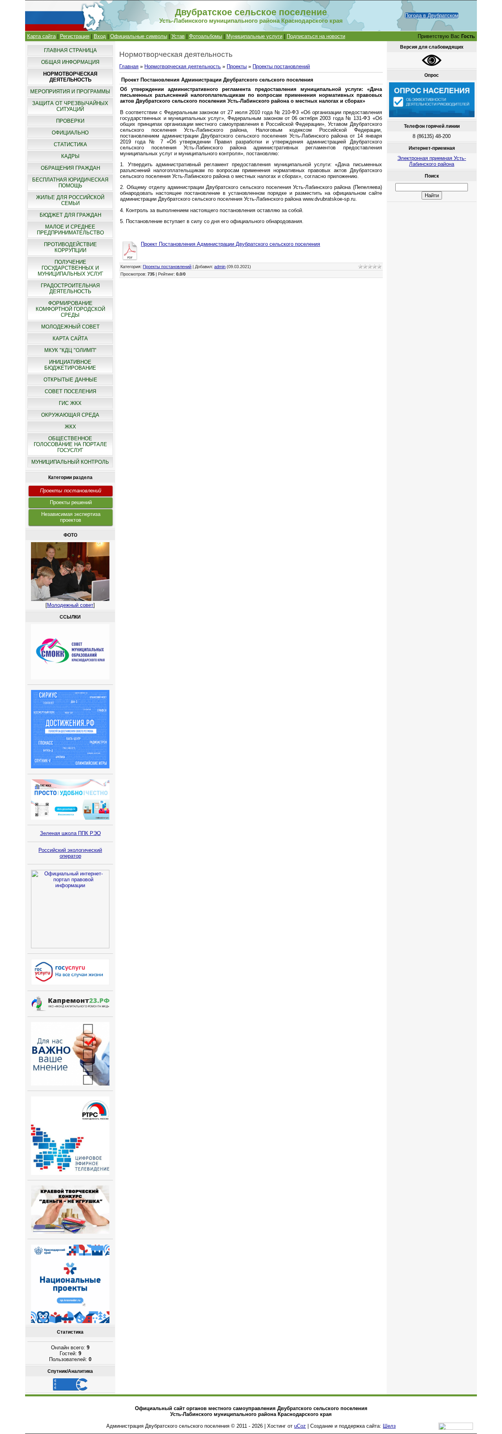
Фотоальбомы (205, 36)
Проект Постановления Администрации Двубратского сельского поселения (230, 244)
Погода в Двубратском (431, 15)
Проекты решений (71, 502)
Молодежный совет (70, 605)
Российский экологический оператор (70, 853)
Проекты (237, 66)
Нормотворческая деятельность (182, 66)
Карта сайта (41, 36)
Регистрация (74, 36)
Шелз (389, 1426)
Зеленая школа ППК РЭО (70, 833)
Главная (128, 66)
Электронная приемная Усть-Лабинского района (431, 161)
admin (220, 266)
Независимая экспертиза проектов (70, 517)
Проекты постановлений (70, 491)
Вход (100, 36)
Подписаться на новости (316, 36)
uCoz (300, 1426)
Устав (178, 36)
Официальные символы (138, 36)
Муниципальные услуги (254, 36)
